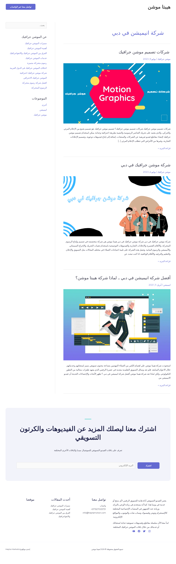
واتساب (103, 505)
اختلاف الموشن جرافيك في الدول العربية (28, 68)
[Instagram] (149, 531)
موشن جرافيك (163, 59)
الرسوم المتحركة (39, 87)
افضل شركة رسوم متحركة (34, 83)
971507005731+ (98, 509)
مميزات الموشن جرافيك (36, 43)
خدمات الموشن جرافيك (36, 58)
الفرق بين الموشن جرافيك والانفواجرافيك (28, 53)
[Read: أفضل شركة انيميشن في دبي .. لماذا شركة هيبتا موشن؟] (116, 324)
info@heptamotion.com (94, 513)
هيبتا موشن (159, 7)
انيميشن (166, 285)
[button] (21, 7)
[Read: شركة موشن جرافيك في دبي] (116, 206)
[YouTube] (134, 531)
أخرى (44, 105)
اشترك (148, 465)
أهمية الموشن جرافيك (37, 48)
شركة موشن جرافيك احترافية (33, 73)
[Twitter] (144, 531)
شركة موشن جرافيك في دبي (145, 164)
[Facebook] (139, 531)
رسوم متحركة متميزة (37, 63)
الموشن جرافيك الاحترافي (35, 78)
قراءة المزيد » (164, 148)
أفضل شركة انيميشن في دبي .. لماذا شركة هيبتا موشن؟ (122, 277)
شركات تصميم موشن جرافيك (144, 51)
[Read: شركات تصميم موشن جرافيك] (116, 93)
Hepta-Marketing (13, 549)
